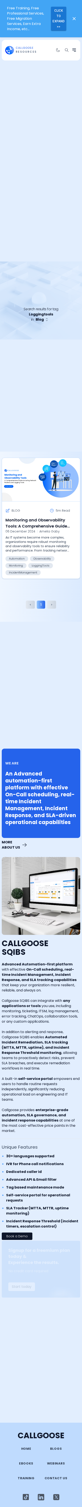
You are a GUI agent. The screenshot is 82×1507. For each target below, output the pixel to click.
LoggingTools (40, 565)
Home (26, 1449)
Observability (42, 558)
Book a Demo (17, 1236)
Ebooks (26, 1463)
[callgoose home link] (9, 50)
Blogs (56, 1449)
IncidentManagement (23, 572)
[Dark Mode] (58, 50)
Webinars (56, 1463)
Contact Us (56, 1478)
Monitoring (16, 565)
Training (26, 1478)
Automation (17, 558)
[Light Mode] (26, 1497)
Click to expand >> (58, 18)
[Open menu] (74, 50)
